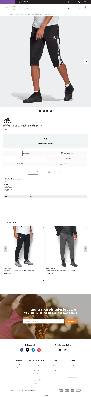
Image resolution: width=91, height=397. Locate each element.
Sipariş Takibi (82, 2)
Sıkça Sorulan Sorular (18, 374)
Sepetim (72, 371)
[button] (43, 280)
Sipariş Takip (72, 368)
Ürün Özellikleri (33, 172)
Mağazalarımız (70, 2)
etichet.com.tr (7, 2)
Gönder (71, 321)
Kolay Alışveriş (54, 365)
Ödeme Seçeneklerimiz (54, 368)
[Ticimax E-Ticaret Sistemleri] (45, 396)
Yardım (60, 2)
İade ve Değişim (37, 365)
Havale (54, 371)
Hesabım (19, 371)
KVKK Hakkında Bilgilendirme (36, 371)
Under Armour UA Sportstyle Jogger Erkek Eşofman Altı (19, 270)
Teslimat (36, 383)
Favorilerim (72, 374)
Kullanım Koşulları (36, 380)
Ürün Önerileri (58, 172)
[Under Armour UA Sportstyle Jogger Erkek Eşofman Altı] (24, 246)
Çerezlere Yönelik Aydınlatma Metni (36, 375)
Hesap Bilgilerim (72, 365)
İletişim (18, 368)
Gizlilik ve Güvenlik (36, 368)
